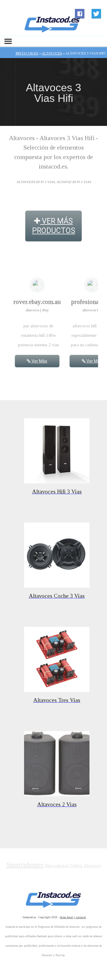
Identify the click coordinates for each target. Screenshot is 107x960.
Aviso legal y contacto (73, 917)
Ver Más (39, 361)
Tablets (76, 865)
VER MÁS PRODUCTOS (53, 226)
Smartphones (24, 864)
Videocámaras (56, 865)
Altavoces (92, 865)
